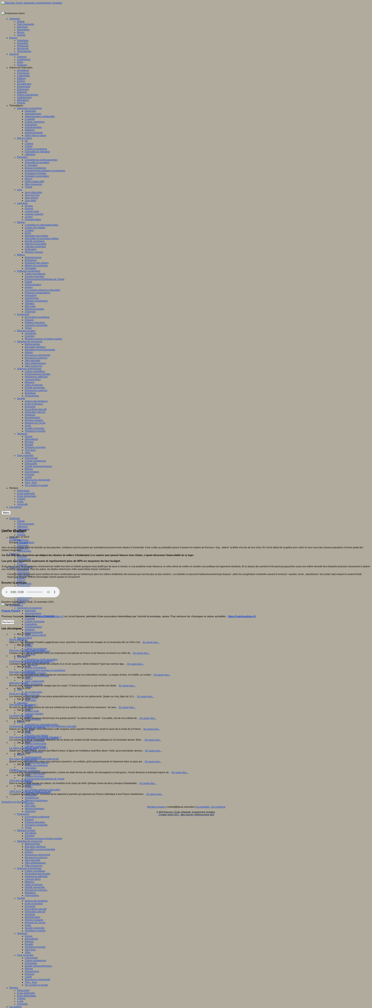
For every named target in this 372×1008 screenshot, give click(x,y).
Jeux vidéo (30, 700)
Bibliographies (32, 844)
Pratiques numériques (28, 770)
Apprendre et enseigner (29, 608)
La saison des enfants (20, 715)
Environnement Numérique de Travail (44, 778)
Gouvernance (32, 971)
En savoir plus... (151, 642)
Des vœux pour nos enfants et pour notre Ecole (34, 759)
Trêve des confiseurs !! (21, 780)
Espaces (29, 819)
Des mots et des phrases (22, 672)
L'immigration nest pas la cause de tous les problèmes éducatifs (42, 726)
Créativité (30, 618)
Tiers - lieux (31, 982)
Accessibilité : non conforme (211, 807)
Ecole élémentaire (26, 995)
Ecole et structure (34, 903)
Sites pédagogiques (35, 863)
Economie (30, 906)
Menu (6, 512)
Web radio (30, 806)
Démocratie (31, 963)
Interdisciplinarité (34, 632)
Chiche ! (13, 769)
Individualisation (33, 627)
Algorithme (30, 833)
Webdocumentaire (34, 808)
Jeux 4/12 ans (32, 694)
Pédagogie (23, 545)
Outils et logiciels (34, 884)
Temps (28, 827)
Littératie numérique (35, 746)
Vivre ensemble (25, 955)
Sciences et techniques (29, 868)
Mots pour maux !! (18, 683)
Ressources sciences (36, 857)
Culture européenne (35, 960)
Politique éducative (35, 822)
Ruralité (29, 944)
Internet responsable (35, 743)
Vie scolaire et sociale (36, 985)
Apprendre (30, 610)
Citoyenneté (31, 957)
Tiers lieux (30, 949)
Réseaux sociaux (26, 830)
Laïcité (28, 976)
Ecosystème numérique (37, 816)
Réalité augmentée (35, 887)
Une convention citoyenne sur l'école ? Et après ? (35, 737)
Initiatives (30, 629)
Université (22, 1004)
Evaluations (31, 624)
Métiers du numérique (36, 765)
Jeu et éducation (33, 692)
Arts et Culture (24, 637)
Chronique (15, 539)
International (31, 938)
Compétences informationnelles (41, 724)
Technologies (24, 551)
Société (21, 898)
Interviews (22, 526)
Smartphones (32, 797)
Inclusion (29, 974)
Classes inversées (34, 776)
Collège (21, 998)
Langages (22, 703)
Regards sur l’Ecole (35, 922)
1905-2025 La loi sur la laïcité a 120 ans (30, 791)
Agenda (21, 534)
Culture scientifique (35, 871)
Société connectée (34, 928)
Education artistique (35, 846)
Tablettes (29, 803)
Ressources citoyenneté (37, 854)
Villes (28, 952)
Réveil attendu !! (17, 639)
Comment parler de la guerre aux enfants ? (31, 661)
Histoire (29, 852)
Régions (29, 941)
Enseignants (23, 586)
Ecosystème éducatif (35, 909)
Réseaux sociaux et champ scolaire (43, 838)
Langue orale (32, 711)
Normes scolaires (34, 919)
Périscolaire (23, 990)
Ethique (29, 968)
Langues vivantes (34, 713)
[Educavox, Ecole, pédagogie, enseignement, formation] (32, 3)
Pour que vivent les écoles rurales (27, 650)
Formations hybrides (35, 673)
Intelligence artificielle (36, 876)
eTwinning (30, 811)
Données (29, 835)
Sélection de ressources (29, 841)
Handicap (30, 914)
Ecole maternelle (26, 993)
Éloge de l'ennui (17, 693)
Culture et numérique (36, 648)
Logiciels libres (33, 879)
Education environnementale (40, 849)
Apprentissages (33, 613)
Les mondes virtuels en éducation (42, 789)
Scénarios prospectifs (36, 825)
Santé (28, 925)
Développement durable (37, 873)
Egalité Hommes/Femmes (38, 966)
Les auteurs (15, 1006)
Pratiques (22, 564)
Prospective (23, 814)
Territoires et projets (35, 930)
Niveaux (13, 987)
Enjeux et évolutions (35, 667)
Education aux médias (36, 735)
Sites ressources (33, 684)
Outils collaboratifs (34, 681)
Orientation (30, 768)
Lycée (20, 1001)
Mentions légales (156, 807)
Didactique (22, 540)
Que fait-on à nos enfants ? (23, 704)
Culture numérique (35, 621)
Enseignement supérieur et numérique (45, 670)
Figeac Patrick (26, 542)
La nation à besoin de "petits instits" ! (28, 748)
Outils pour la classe (35, 635)
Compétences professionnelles (41, 659)
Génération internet (35, 911)
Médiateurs (23, 599)
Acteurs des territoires (36, 901)
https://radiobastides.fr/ (51, 616)
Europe (29, 936)
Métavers (29, 882)
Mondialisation (32, 917)
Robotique (30, 892)
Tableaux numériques (36, 800)
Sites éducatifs (32, 860)
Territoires (22, 933)
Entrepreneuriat (33, 757)
